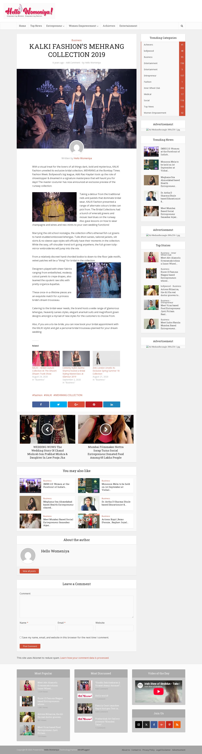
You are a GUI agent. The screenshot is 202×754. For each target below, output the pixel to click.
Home (22, 25)
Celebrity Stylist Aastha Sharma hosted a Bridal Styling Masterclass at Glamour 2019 (74, 372)
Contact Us (136, 750)
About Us (126, 750)
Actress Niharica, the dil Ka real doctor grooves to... (170, 292)
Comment (25, 593)
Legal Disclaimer (163, 750)
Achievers (109, 25)
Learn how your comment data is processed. (84, 657)
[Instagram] (138, 724)
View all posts (29, 571)
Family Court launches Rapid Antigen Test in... (107, 707)
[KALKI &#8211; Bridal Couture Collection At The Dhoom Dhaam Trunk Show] (46, 358)
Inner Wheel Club (168, 253)
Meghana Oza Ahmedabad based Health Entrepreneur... (170, 181)
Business (77, 40)
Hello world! (101, 695)
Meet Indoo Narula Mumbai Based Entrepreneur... (170, 325)
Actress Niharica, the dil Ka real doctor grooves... (50, 715)
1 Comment (100, 699)
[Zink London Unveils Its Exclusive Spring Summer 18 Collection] (106, 358)
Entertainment (128, 25)
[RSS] (177, 724)
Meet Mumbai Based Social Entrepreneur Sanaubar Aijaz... (58, 522)
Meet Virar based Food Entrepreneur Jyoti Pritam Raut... (170, 310)
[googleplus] (161, 724)
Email (62, 622)
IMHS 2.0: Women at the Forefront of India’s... (56, 485)
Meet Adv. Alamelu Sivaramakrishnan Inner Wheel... (170, 260)
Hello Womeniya (93, 62)
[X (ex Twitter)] (146, 724)
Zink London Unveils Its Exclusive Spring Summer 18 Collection (106, 370)
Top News (36, 25)
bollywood (166, 286)
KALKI (49, 395)
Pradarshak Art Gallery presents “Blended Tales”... (107, 721)
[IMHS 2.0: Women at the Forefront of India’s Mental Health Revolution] (152, 151)
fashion (38, 395)
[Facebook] (154, 724)
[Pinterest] (169, 724)
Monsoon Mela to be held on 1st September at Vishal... (116, 486)
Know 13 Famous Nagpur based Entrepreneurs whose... (169, 276)
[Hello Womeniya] (29, 11)
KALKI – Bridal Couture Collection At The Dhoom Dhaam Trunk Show (44, 370)
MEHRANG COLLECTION (68, 395)
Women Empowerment (82, 25)
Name (24, 622)
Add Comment (73, 62)
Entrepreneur (54, 25)
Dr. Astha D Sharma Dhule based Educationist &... (116, 503)
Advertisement (178, 750)
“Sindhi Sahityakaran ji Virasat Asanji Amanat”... (108, 684)
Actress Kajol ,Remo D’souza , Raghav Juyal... (115, 521)
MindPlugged (83, 749)
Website (100, 622)
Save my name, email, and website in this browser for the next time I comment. (65, 637)
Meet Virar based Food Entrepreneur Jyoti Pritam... (49, 730)
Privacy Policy (149, 750)
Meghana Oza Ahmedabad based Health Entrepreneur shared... (58, 504)
